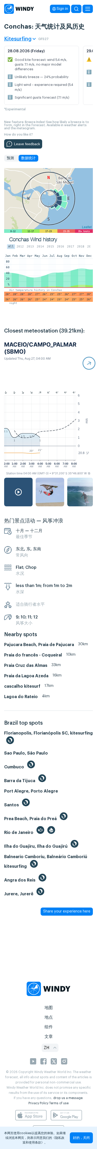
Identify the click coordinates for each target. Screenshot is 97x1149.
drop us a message (68, 1098)
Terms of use (59, 1103)
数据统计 (28, 158)
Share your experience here (66, 911)
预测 (10, 158)
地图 (48, 1008)
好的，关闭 (81, 1138)
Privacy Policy (38, 1103)
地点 (48, 1017)
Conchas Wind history (33, 239)
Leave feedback (27, 144)
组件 (48, 1027)
